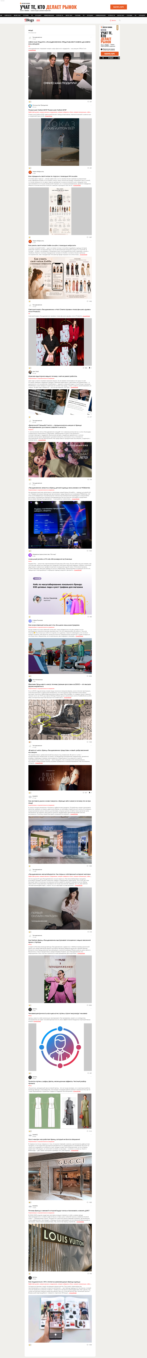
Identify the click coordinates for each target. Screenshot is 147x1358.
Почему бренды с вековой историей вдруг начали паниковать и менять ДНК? (58, 1211)
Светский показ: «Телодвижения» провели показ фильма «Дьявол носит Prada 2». (55, 316)
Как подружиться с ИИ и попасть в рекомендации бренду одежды (54, 1282)
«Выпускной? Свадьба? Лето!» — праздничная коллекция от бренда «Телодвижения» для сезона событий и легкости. (55, 426)
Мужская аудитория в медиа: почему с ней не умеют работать (52, 376)
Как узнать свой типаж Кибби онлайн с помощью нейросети (52, 245)
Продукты (30, 429)
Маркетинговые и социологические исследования (41, 378)
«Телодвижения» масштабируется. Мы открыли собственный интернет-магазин (59, 874)
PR (29, 46)
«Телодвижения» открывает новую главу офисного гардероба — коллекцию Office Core (57, 48)
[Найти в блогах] (119, 20)
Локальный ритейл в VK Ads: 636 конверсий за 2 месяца (50, 559)
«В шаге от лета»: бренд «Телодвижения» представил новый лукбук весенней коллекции (58, 751)
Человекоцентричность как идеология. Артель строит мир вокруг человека (57, 1013)
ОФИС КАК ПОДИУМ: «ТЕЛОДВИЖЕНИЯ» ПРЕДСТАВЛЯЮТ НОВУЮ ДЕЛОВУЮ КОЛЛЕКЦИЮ (59, 43)
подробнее (32, 50)
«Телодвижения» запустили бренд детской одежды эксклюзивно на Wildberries (59, 488)
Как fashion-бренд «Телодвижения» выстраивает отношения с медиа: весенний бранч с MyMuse (59, 941)
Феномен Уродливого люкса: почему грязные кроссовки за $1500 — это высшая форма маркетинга (59, 685)
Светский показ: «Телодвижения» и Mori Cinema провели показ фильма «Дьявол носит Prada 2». (59, 310)
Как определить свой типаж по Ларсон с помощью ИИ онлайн (52, 176)
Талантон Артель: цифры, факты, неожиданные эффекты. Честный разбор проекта (57, 1082)
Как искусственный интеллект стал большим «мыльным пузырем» (54, 625)
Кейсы (30, 561)
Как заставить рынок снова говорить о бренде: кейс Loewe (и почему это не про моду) (59, 802)
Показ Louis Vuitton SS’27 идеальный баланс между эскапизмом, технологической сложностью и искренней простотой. (59, 115)
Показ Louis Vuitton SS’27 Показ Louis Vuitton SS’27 (47, 110)
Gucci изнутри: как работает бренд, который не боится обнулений (54, 1139)
